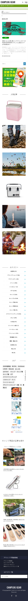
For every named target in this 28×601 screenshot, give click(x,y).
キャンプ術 (13, 310)
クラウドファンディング (13, 314)
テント (13, 379)
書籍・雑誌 (13, 341)
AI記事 (13, 271)
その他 (13, 321)
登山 (13, 348)
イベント (13, 283)
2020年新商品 (7, 366)
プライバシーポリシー (9, 564)
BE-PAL (14, 366)
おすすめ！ (6, 371)
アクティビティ (14, 279)
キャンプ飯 (6, 374)
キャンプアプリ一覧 (8, 562)
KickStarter (21, 366)
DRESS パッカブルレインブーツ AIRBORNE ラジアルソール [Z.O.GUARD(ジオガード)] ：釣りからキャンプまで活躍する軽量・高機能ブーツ (14, 150)
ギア (13, 290)
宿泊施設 (13, 337)
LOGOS (5, 369)
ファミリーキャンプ (8, 382)
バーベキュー (13, 329)
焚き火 (5, 387)
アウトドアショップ (13, 275)
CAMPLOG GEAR (16, 590)
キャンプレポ (13, 298)
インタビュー (13, 286)
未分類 (13, 345)
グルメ (13, 317)
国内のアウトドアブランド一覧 (11, 566)
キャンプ (13, 294)
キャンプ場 (13, 302)
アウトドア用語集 (8, 560)
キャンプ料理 (13, 306)
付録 (18, 385)
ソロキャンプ (6, 379)
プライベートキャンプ (9, 385)
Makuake (11, 369)
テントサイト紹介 (13, 325)
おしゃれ (17, 369)
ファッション (13, 333)
